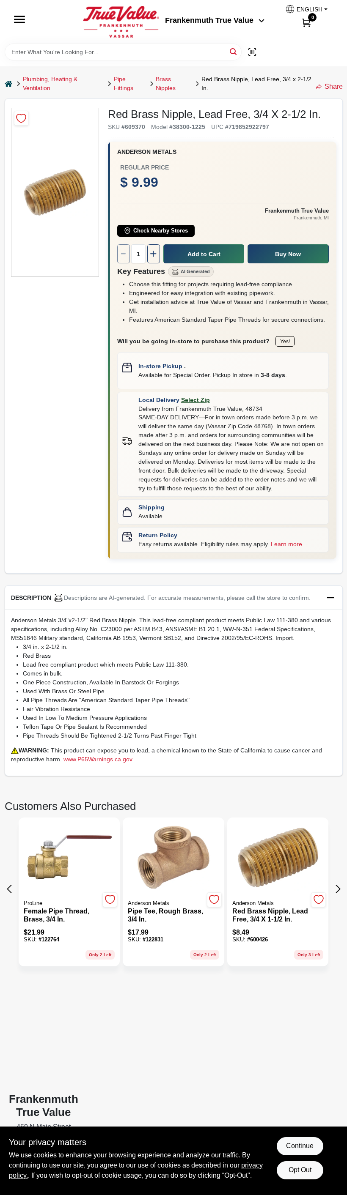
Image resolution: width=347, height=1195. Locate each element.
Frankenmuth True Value (209, 20)
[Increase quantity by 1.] (153, 253)
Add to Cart (203, 254)
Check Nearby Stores (160, 231)
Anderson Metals (146, 151)
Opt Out (300, 1169)
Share (334, 86)
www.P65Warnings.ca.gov (97, 759)
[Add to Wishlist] (21, 118)
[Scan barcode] (252, 52)
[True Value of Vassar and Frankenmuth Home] (121, 22)
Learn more (286, 544)
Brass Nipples (166, 83)
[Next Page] (338, 889)
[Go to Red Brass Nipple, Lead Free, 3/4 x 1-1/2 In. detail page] (278, 858)
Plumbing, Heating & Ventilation (50, 83)
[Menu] (19, 19)
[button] (306, 9)
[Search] (234, 51)
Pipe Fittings (123, 83)
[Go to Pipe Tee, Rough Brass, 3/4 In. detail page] (173, 858)
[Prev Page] (9, 889)
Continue (300, 1145)
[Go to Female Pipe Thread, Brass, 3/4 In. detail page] (69, 858)
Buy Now (288, 254)
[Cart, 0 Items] (306, 22)
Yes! (285, 342)
